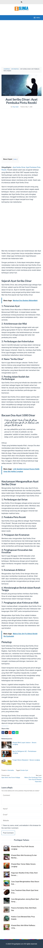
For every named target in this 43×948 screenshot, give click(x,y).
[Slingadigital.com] (21, 8)
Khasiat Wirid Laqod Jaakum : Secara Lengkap (24, 743)
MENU (38, 17)
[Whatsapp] (17, 732)
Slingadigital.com (17, 944)
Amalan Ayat (24, 770)
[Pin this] (10, 732)
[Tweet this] (6, 732)
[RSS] (21, 2)
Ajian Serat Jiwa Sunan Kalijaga (11, 776)
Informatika (10, 770)
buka (15, 159)
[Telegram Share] (13, 732)
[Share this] (3, 732)
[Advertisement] (21, 43)
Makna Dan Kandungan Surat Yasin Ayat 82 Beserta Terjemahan (33, 778)
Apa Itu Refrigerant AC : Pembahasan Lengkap (24, 752)
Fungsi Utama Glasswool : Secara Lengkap (26, 760)
